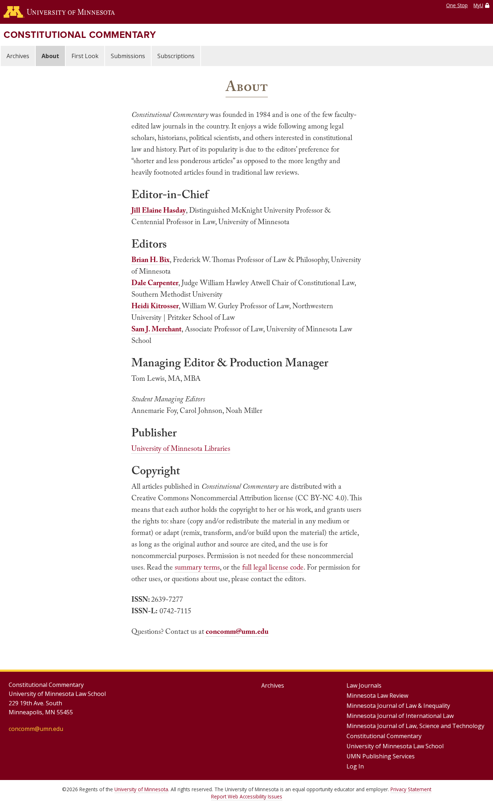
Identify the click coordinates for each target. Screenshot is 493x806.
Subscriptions (176, 56)
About (50, 56)
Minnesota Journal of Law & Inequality (398, 706)
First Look (85, 56)
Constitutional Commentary (80, 35)
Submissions (128, 56)
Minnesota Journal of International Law (400, 716)
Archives (17, 56)
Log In (355, 766)
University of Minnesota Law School (395, 746)
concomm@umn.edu (36, 729)
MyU (478, 5)
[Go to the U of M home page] (59, 12)
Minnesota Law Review (377, 696)
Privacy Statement (411, 789)
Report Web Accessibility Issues (246, 796)
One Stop (457, 5)
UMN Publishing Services (380, 756)
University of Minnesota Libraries (180, 448)
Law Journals (363, 685)
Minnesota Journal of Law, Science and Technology (415, 726)
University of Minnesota (141, 789)
